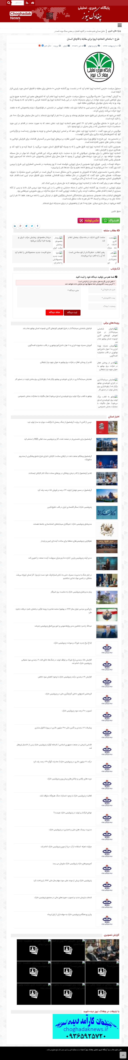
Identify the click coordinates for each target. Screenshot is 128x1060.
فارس (113, 211)
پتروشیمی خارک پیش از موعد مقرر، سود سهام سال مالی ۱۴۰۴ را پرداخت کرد (63, 880)
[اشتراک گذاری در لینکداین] (15, 226)
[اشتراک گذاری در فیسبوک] (37, 226)
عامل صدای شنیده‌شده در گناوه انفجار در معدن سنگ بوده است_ (79, 31)
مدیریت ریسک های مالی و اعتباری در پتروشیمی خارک (70, 829)
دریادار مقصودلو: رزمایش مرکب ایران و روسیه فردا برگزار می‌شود (34, 239)
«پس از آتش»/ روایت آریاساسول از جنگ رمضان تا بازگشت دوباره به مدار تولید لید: (59, 422)
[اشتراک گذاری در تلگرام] (26, 226)
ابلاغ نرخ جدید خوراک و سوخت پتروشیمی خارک (73, 643)
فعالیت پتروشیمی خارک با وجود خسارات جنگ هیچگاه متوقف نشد (66, 795)
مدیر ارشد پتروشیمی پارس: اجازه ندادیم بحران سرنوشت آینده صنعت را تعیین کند (60, 558)
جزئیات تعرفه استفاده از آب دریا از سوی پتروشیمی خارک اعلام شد (66, 846)
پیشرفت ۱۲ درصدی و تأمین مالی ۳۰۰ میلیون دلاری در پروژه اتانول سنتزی (63, 727)
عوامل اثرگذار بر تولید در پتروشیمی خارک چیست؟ (73, 812)
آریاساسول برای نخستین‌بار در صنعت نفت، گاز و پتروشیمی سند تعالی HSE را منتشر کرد (58, 439)
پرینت (56, 46)
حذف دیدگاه (54, 312)
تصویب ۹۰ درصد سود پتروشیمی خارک (77, 710)
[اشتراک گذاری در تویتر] (32, 226)
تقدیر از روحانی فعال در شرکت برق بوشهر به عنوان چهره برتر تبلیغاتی (66, 362)
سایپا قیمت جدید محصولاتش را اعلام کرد (33, 252)
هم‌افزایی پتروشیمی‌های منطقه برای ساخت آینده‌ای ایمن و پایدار (66, 541)
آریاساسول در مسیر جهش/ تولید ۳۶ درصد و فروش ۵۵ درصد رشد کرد (65, 490)
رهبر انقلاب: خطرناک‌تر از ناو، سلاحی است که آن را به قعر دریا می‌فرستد (87, 254)
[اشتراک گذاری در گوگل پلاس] (21, 226)
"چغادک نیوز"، (106, 96)
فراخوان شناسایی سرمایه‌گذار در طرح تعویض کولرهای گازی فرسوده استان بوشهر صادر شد (57, 328)
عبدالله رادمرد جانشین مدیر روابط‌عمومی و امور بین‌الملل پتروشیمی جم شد (63, 626)
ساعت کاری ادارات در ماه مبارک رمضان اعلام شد (86, 239)
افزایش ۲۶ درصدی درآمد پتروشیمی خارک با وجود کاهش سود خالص (65, 677)
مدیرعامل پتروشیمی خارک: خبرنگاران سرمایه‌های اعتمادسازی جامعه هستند (62, 524)
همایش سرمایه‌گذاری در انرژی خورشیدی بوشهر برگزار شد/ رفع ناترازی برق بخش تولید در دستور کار (53, 379)
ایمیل (65, 46)
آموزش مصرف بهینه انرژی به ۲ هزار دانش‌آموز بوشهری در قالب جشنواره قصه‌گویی (60, 345)
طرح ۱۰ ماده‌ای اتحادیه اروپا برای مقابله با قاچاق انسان (93, 39)
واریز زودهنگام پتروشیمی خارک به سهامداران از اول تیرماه (69, 914)
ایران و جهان (93, 46)
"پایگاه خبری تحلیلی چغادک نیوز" (96, 1050)
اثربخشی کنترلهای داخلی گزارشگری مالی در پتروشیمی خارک (68, 694)
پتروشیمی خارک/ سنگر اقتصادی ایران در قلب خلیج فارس (69, 507)
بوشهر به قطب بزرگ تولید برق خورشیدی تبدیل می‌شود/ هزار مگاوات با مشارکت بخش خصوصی (55, 396)
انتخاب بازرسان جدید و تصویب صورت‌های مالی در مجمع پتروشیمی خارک (63, 897)
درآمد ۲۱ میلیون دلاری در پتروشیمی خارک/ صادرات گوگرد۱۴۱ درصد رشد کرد (62, 761)
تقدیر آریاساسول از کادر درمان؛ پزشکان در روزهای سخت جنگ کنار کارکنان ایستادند (60, 473)
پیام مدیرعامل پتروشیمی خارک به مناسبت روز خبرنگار (71, 592)
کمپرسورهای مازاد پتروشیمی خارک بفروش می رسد (72, 863)
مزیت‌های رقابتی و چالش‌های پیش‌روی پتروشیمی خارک (69, 778)
